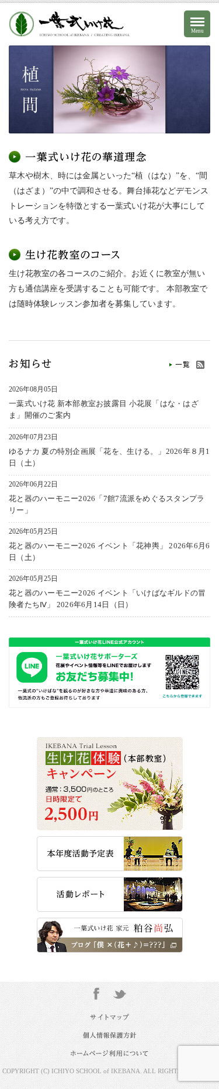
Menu (197, 31)
